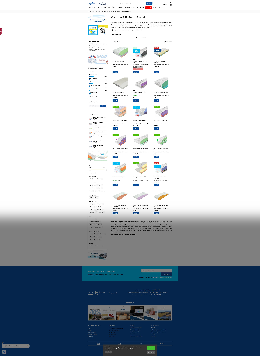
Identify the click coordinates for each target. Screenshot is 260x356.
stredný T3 (101, 212)
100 (100, 185)
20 (95, 236)
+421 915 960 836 (155, 292)
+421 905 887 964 (155, 295)
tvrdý (99, 206)
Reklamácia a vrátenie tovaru (137, 334)
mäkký (92, 204)
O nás (89, 328)
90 (95, 185)
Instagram (112, 293)
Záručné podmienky (134, 332)
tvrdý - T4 (100, 209)
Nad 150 (97, 190)
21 (100, 236)
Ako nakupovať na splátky (136, 327)
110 (91, 188)
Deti (91, 227)
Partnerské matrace (95, 221)
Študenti (99, 224)
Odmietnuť (151, 352)
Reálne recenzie (93, 74)
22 (91, 239)
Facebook (109, 293)
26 (100, 239)
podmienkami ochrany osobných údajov (162, 277)
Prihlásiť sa (166, 274)
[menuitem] (92, 7)
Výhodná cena (92, 81)
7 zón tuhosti (98, 178)
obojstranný (99, 204)
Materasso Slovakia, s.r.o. (96, 245)
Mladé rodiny (98, 227)
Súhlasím (151, 348)
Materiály (153, 336)
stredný (92, 206)
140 (91, 190)
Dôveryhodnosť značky (94, 85)
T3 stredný (93, 212)
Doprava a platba (92, 332)
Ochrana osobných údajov (136, 336)
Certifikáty (90, 336)
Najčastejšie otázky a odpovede (158, 330)
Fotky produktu (93, 92)
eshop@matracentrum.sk (151, 290)
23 (95, 239)
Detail (115, 72)
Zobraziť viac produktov (141, 37)
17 (104, 233)
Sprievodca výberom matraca (158, 332)
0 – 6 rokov (93, 218)
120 (95, 188)
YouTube (116, 293)
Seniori (92, 224)
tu (133, 349)
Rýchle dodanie (93, 78)
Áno (91, 197)
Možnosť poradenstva (94, 88)
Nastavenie (108, 351)
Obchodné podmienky (135, 330)
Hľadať (149, 3)
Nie (91, 178)
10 (95, 233)
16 (99, 233)
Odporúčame (117, 42)
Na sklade (93, 172)
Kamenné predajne (92, 334)
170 (103, 190)
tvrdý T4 (92, 209)
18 (91, 236)
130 (100, 188)
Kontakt (89, 330)
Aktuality (153, 327)
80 (91, 185)
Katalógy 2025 (154, 334)
